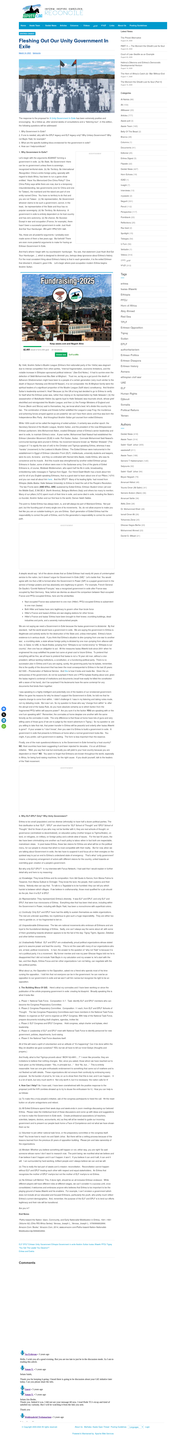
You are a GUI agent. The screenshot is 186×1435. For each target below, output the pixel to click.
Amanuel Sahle (128, 498)
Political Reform (130, 410)
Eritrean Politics (130, 355)
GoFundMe (74, 354)
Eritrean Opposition (132, 327)
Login (147, 1426)
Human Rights (129, 393)
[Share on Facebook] (3, 709)
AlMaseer (125, 110)
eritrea (124, 283)
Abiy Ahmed (128, 311)
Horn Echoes (127, 174)
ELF (20, 1244)
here (50, 479)
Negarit (124, 201)
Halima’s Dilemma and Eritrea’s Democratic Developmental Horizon (141, 64)
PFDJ (103, 1244)
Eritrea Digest (27, 33)
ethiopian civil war (131, 377)
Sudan (124, 338)
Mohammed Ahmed (130, 530)
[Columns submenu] (81, 25)
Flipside (124, 163)
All (122, 104)
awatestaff (125, 450)
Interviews (125, 190)
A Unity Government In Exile (63, 118)
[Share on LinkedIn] (3, 720)
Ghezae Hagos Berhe (131, 525)
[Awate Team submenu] (42, 25)
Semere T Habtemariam (132, 460)
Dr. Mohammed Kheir (130, 508)
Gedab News (127, 169)
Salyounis (37, 53)
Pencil (123, 206)
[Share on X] (3, 714)
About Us (79, 1426)
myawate (125, 195)
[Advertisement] (95, 199)
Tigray (109, 1244)
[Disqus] (67, 1307)
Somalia (125, 404)
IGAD (123, 179)
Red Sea (126, 316)
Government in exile (67, 1244)
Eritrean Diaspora (131, 360)
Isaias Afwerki (95, 1244)
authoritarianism (130, 349)
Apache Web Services (104, 1433)
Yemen (125, 415)
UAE (123, 382)
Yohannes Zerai (128, 519)
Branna (124, 136)
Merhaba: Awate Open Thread (96, 1426)
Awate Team (126, 126)
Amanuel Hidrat (128, 482)
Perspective (126, 211)
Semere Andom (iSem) (131, 492)
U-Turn (124, 244)
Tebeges (125, 238)
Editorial (124, 152)
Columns (125, 142)
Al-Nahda (125, 99)
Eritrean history (129, 366)
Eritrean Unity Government (39, 1244)
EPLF (25, 1244)
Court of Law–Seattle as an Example (137, 54)
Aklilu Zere (125, 503)
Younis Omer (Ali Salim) (132, 487)
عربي (128, 260)
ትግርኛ (123, 265)
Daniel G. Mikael (128, 535)
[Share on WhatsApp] (3, 726)
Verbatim (125, 249)
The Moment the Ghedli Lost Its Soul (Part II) (141, 81)
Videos (124, 254)
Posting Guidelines (119, 1426)
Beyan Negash (127, 476)
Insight (124, 185)
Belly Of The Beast (129, 131)
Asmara (125, 371)
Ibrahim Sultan (82, 1244)
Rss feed (125, 227)
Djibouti (125, 399)
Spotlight (125, 233)
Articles (124, 115)
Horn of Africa (129, 305)
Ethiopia (54, 1244)
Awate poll (125, 120)
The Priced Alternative (131, 37)
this (66, 671)
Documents (126, 147)
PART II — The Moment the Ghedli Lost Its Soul (143, 45)
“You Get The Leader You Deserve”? (34, 1247)
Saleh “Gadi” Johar (129, 444)
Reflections (126, 222)
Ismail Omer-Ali (128, 514)
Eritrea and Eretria (26, 1251)
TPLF (124, 322)
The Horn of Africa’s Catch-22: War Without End (143, 73)
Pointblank (125, 217)
